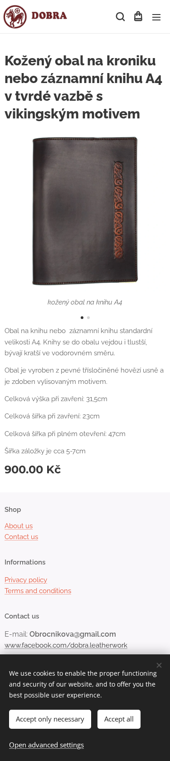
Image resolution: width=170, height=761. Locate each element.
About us (19, 526)
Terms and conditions (38, 591)
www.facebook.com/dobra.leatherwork (66, 645)
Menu (156, 17)
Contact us (21, 537)
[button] (120, 16)
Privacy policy (26, 580)
